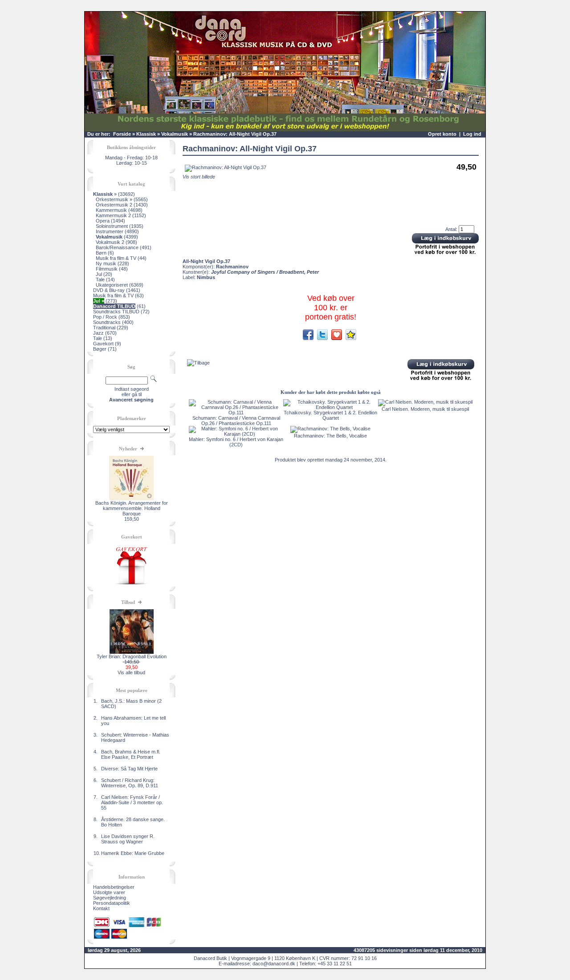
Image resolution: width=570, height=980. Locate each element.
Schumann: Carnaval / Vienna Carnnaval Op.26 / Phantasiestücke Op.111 (236, 420)
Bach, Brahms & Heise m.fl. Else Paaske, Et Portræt (130, 754)
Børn (101, 252)
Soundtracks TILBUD (116, 311)
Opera (103, 220)
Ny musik (106, 263)
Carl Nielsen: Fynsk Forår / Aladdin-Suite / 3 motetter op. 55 (132, 802)
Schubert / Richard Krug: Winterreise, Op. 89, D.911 (129, 783)
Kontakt (101, 908)
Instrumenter (109, 231)
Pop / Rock (105, 317)
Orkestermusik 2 (114, 204)
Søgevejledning (109, 897)
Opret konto (442, 134)
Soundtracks (107, 322)
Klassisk (146, 134)
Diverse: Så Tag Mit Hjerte (129, 768)
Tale (100, 279)
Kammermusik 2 (113, 215)
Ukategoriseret (112, 285)
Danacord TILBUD (114, 306)
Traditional (104, 327)
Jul (99, 274)
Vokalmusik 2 (110, 242)
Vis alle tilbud (131, 672)
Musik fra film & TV (116, 258)
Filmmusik (107, 268)
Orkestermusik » (114, 199)
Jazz (98, 333)
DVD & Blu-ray (109, 290)
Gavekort (103, 343)
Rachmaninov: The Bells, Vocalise (330, 435)
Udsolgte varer (109, 892)
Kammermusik (111, 210)
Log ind (472, 134)
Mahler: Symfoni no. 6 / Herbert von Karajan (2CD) (236, 442)
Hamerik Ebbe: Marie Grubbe (132, 853)
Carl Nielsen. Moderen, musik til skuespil (425, 409)
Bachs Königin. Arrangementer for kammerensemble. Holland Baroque (131, 508)
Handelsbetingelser (113, 887)
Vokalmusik (174, 134)
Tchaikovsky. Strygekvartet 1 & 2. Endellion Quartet (330, 415)
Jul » (98, 301)
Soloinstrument (112, 226)
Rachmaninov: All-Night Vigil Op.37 (235, 134)
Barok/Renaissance (117, 247)
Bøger (99, 349)
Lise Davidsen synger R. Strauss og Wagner (128, 839)
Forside (122, 134)
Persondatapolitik (111, 903)
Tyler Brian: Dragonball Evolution (132, 656)
